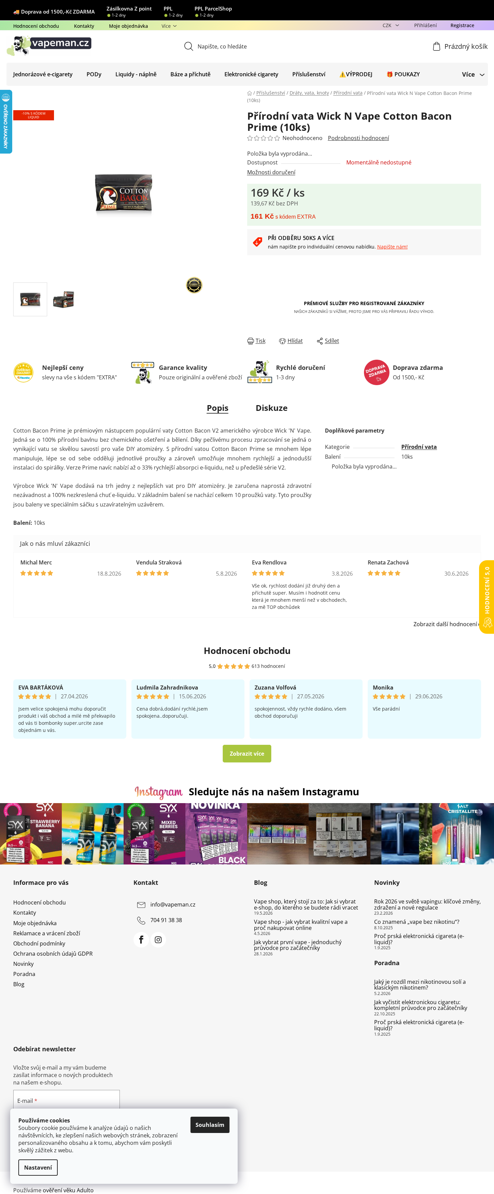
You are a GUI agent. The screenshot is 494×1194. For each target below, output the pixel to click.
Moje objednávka (128, 26)
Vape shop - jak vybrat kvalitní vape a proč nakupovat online (301, 925)
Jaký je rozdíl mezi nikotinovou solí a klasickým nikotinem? (420, 985)
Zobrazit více (247, 753)
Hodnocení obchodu (36, 26)
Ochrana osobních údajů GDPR (53, 953)
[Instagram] (158, 940)
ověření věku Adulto (68, 1190)
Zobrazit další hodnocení (445, 624)
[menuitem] (42, 74)
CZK (388, 25)
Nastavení (38, 1167)
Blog (18, 984)
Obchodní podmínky (39, 943)
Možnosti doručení (271, 172)
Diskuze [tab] (272, 407)
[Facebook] (141, 940)
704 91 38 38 (166, 920)
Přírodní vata (419, 447)
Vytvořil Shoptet (460, 1179)
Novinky (23, 964)
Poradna (24, 974)
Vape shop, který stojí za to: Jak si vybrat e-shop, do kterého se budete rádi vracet (306, 905)
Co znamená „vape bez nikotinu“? (416, 922)
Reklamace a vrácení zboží (46, 933)
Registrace (462, 25)
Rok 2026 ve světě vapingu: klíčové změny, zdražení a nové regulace (427, 905)
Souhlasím (210, 1125)
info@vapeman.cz (173, 905)
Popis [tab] (217, 407)
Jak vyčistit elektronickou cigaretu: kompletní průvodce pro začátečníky (420, 1005)
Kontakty (84, 26)
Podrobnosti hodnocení (358, 138)
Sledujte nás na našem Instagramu (274, 791)
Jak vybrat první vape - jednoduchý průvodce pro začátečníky (298, 945)
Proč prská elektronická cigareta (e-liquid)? (419, 939)
